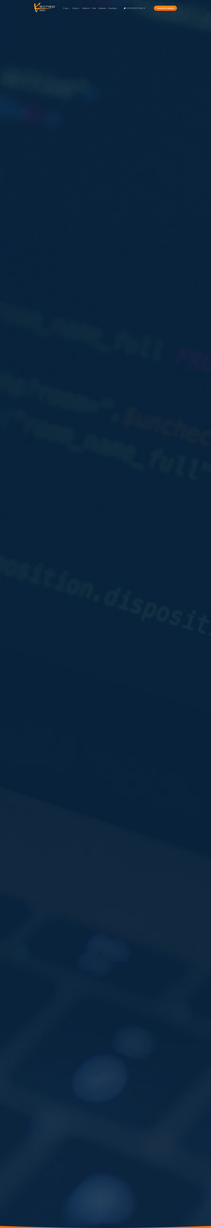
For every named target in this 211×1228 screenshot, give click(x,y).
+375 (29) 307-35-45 (135, 8)
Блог (94, 8)
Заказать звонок (165, 8)
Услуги (75, 8)
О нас (65, 8)
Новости (86, 8)
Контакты (112, 8)
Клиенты (102, 8)
